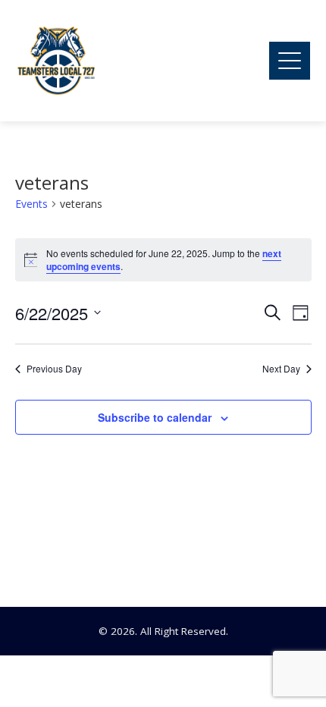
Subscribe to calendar (155, 417)
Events (31, 203)
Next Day (281, 369)
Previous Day (54, 369)
